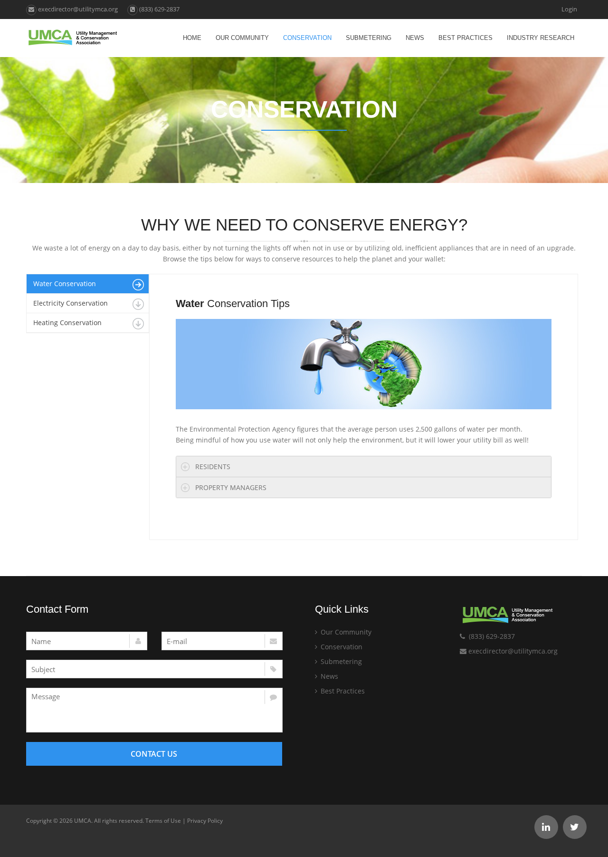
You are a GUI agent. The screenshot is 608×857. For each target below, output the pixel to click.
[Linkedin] (546, 827)
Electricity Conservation (70, 303)
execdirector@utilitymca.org (77, 9)
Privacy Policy (205, 821)
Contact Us (154, 754)
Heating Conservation (67, 322)
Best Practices (465, 37)
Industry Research (540, 37)
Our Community (242, 37)
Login (569, 9)
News (415, 37)
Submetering (368, 37)
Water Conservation (64, 283)
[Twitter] (575, 827)
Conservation (307, 37)
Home (192, 37)
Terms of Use (163, 821)
